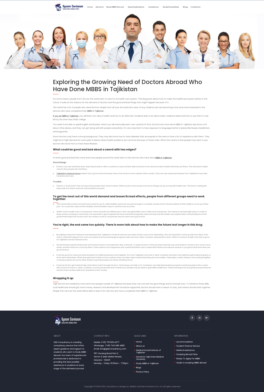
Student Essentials (171, 7)
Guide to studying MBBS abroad (191, 363)
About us (140, 346)
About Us (100, 7)
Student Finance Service (188, 346)
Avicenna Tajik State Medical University (150, 358)
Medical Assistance (185, 350)
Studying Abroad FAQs (187, 354)
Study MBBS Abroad (115, 7)
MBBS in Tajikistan (95, 111)
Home (90, 7)
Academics (153, 7)
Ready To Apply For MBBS (188, 358)
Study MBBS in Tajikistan (147, 363)
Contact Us (195, 7)
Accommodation (184, 342)
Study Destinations (136, 7)
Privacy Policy (142, 372)
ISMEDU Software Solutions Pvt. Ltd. (146, 386)
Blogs (185, 7)
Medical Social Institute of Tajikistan (148, 351)
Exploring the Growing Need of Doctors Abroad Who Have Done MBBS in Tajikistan (127, 85)
